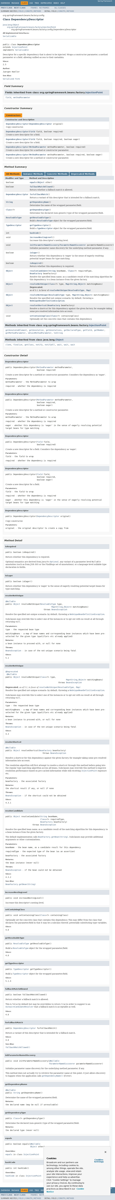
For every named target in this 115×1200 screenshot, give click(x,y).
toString (58, 333)
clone (8, 345)
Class (9, 210)
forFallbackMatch (39, 194)
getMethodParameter (15, 333)
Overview (5, 3)
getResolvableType (39, 217)
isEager (34, 253)
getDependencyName (39, 202)
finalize (17, 345)
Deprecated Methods (83, 174)
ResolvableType (14, 217)
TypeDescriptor (14, 225)
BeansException (59, 609)
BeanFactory (36, 273)
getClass (29, 345)
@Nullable (10, 601)
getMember (99, 330)
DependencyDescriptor (17, 124)
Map (67, 284)
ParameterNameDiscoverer (73, 245)
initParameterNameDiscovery (44, 245)
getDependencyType (39, 210)
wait (59, 345)
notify (39, 345)
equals (33, 182)
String (9, 202)
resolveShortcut (38, 305)
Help (62, 3)
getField (87, 330)
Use (31, 3)
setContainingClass (40, 316)
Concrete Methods (57, 174)
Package (15, 3)
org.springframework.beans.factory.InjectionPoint (31, 27)
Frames (34, 8)
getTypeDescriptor (39, 225)
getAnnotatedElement (16, 330)
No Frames (44, 8)
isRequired (35, 263)
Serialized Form (11, 79)
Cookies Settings (99, 1161)
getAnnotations (54, 330)
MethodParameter (37, 147)
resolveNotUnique (39, 284)
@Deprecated (11, 671)
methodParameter (21, 97)
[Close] (105, 1152)
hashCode (34, 233)
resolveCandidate (39, 271)
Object (41, 182)
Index (56, 3)
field (8, 97)
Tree (37, 3)
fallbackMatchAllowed (41, 187)
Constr (28, 11)
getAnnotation (36, 330)
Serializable (9, 36)
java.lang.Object (11, 25)
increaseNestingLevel (41, 237)
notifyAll (50, 345)
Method (37, 11)
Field (21, 11)
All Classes (60, 8)
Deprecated (46, 3)
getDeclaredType (72, 330)
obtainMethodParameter (39, 333)
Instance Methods (33, 174)
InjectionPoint (19, 47)
